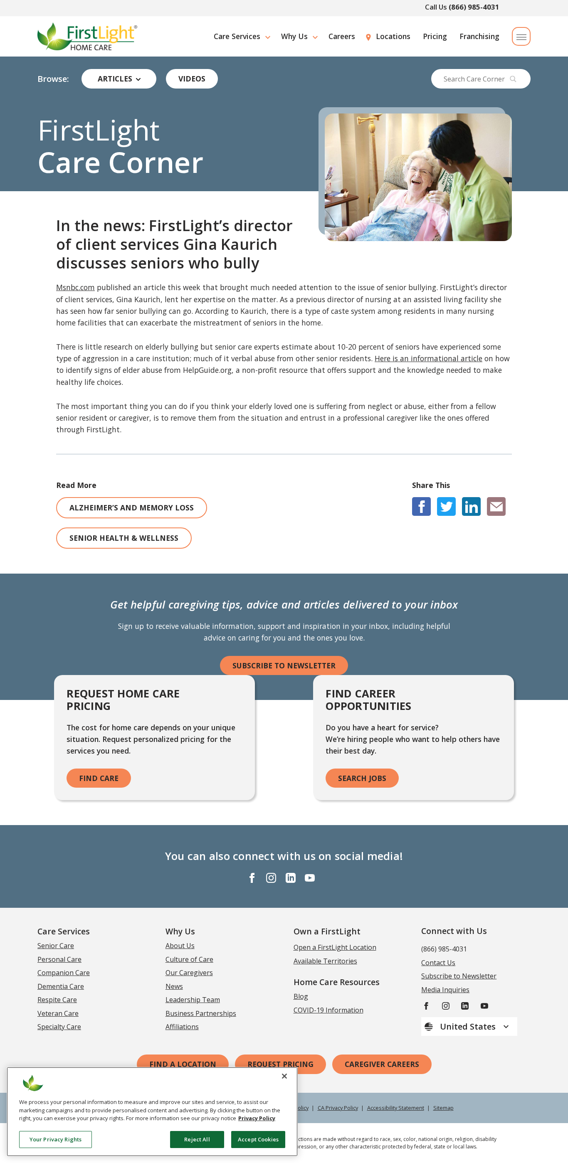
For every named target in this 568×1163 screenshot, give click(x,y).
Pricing (435, 36)
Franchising (479, 36)
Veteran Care (58, 1013)
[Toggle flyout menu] (521, 36)
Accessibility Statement (395, 1107)
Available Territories (325, 961)
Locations (393, 36)
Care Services (237, 36)
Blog (301, 996)
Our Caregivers (189, 972)
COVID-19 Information (328, 1010)
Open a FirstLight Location (335, 947)
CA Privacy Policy (338, 1107)
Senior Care (55, 945)
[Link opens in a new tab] (421, 506)
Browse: (53, 79)
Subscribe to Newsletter (284, 665)
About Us (180, 945)
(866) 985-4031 (474, 7)
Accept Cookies (258, 1139)
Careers (341, 36)
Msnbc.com (75, 287)
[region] (152, 1111)
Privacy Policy (256, 1118)
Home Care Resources (337, 982)
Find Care (99, 778)
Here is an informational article (428, 358)
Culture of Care (189, 959)
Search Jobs (362, 778)
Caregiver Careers (382, 1064)
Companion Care (63, 972)
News (174, 986)
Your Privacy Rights (55, 1139)
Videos (191, 79)
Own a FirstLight (327, 931)
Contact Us (438, 962)
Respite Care (57, 999)
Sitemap (443, 1107)
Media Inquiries (445, 989)
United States (469, 1026)
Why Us (294, 36)
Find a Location (182, 1064)
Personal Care (59, 959)
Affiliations (182, 1026)
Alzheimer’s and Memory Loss (131, 508)
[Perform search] (513, 79)
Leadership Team (192, 999)
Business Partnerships (200, 1013)
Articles (115, 79)
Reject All (197, 1139)
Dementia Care (60, 986)
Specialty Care (59, 1026)
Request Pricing (280, 1064)
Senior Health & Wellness (123, 538)
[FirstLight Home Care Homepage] (87, 36)
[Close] (284, 1076)
